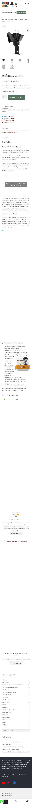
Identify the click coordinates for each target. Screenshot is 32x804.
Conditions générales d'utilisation (10, 766)
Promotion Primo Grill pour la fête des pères (13, 742)
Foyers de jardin (8, 699)
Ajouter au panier (16, 98)
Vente (4, 679)
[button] (28, 30)
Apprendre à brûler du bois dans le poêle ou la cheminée (16, 752)
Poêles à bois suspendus (10, 692)
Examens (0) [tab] (5, 137)
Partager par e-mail (9, 122)
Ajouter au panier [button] (16, 533)
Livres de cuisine (7, 719)
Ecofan (3, 21)
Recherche (16, 801)
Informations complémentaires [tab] (10, 132)
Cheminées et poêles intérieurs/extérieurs (17, 19)
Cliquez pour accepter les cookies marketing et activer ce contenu (16, 184)
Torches (5, 704)
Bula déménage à (7, 744)
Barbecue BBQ (6, 702)
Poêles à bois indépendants (11, 687)
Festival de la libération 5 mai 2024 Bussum (13, 747)
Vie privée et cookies (7, 795)
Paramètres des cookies (16, 768)
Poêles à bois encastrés (10, 694)
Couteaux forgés (7, 712)
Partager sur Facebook (9, 118)
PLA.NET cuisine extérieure (9, 709)
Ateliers (5, 722)
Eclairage (5, 724)
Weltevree (5, 714)
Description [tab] (5, 128)
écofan (6, 110)
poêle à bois (11, 110)
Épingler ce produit (9, 120)
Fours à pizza (6, 682)
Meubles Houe (6, 717)
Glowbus (5, 707)
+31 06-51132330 (12, 12)
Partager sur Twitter (9, 116)
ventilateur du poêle (19, 110)
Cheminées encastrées (10, 689)
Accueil (5, 19)
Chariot (24, 800)
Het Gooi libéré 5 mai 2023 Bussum (11, 749)
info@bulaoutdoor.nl (21, 764)
